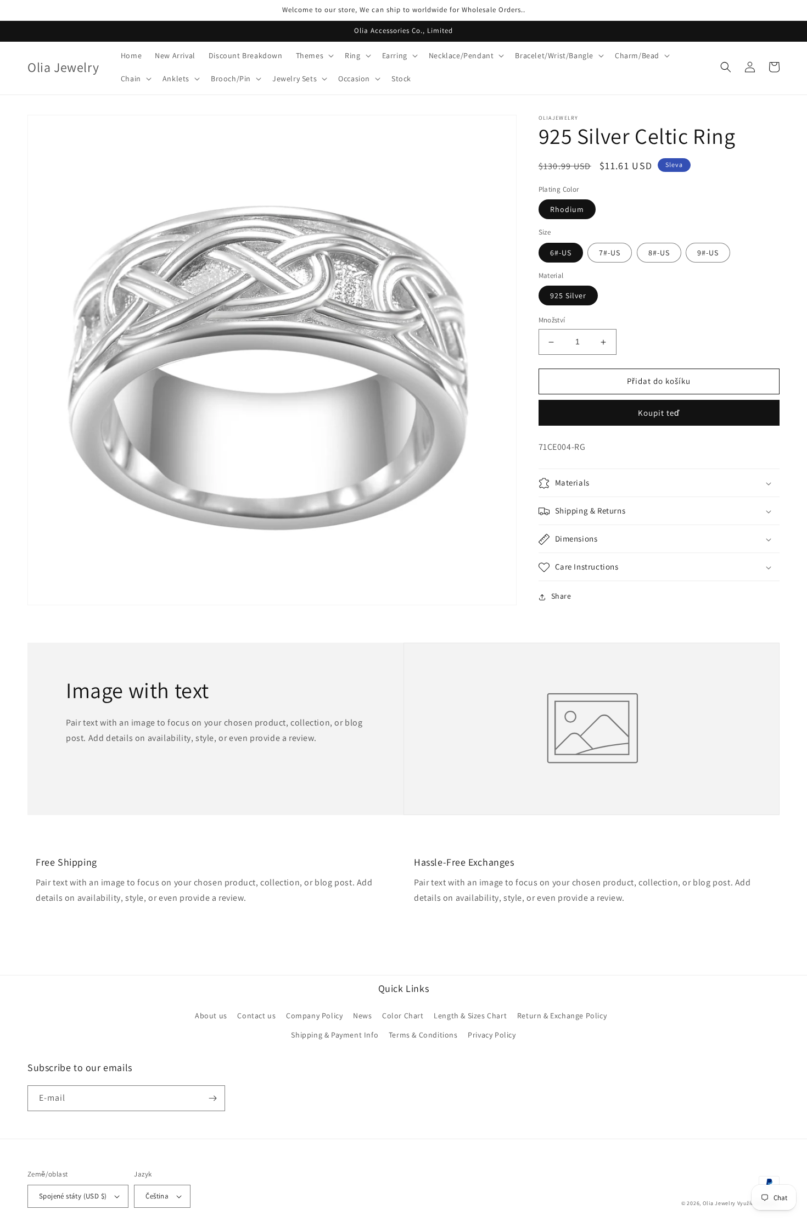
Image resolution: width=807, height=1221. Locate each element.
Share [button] (561, 596)
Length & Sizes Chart (470, 1016)
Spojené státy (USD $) (73, 1196)
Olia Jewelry (719, 1203)
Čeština (157, 1196)
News (362, 1016)
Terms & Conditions (423, 1035)
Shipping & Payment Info (334, 1035)
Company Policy (314, 1016)
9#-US (708, 253)
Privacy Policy (491, 1035)
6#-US (560, 253)
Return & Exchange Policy (562, 1016)
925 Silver (568, 296)
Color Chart (403, 1016)
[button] (314, 55)
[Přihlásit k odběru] (212, 1098)
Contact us (256, 1016)
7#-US (609, 253)
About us (211, 1016)
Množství (552, 320)
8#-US (659, 253)
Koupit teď (659, 413)
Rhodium (567, 210)
